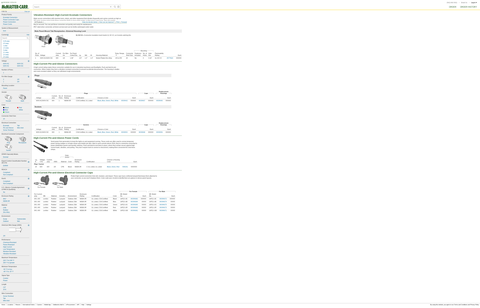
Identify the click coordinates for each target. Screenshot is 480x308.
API (78, 304)
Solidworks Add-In (58, 304)
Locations (10, 304)
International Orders (29, 304)
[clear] (111, 6)
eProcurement (70, 304)
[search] (27, 38)
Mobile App (47, 304)
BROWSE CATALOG (9, 2)
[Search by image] (118, 6)
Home (3, 304)
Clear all (26, 11)
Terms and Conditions (460, 304)
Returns (18, 304)
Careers (39, 304)
